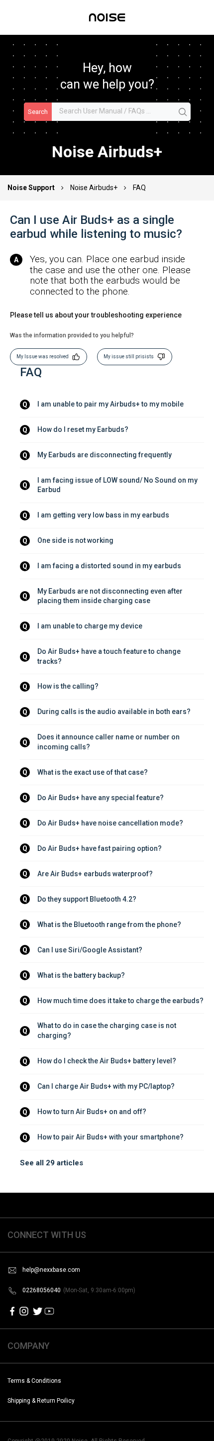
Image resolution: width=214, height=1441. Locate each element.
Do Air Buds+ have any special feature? (100, 798)
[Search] (183, 112)
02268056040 (78, 1290)
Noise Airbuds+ (93, 188)
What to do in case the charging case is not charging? (107, 1030)
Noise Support (31, 188)
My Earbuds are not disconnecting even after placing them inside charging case (110, 596)
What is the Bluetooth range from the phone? (109, 924)
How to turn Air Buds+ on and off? (91, 1112)
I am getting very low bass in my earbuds (103, 515)
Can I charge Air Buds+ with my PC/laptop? (106, 1086)
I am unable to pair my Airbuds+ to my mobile (110, 404)
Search (38, 111)
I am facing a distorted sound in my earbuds (109, 566)
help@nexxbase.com (51, 1269)
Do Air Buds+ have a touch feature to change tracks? (109, 656)
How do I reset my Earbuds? (82, 429)
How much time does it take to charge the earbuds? (120, 1001)
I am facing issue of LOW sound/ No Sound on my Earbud (118, 485)
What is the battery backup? (81, 975)
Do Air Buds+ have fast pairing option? (99, 848)
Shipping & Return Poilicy (41, 1400)
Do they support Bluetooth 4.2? (86, 899)
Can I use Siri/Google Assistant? (89, 950)
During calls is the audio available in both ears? (114, 712)
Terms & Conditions (34, 1380)
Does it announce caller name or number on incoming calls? (109, 742)
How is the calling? (68, 686)
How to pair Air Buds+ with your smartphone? (110, 1137)
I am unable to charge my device (89, 626)
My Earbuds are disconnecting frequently (104, 455)
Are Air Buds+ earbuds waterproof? (95, 874)
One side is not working (75, 540)
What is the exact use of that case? (92, 772)
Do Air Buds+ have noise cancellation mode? (110, 823)
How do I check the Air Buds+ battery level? (106, 1061)
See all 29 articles (51, 1162)
